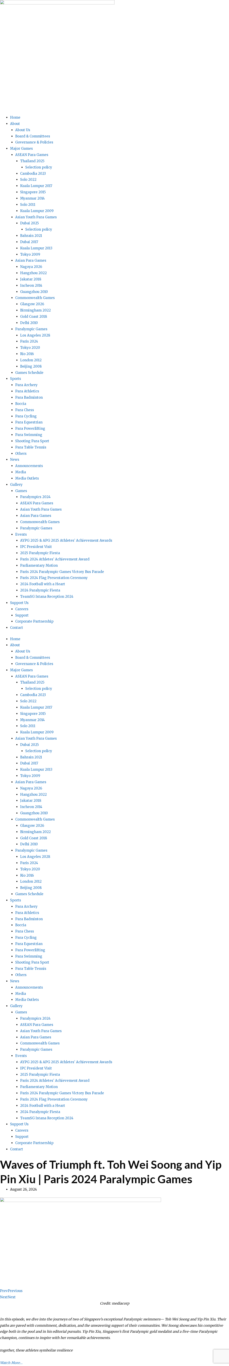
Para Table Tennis (30, 447)
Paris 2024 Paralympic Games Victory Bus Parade (62, 572)
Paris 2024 (29, 341)
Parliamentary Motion (39, 565)
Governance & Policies (34, 142)
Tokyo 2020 (30, 347)
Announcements (29, 466)
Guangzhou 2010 (34, 292)
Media (20, 472)
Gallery (16, 484)
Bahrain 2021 (31, 236)
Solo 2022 (28, 179)
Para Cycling (26, 416)
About (15, 124)
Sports (15, 379)
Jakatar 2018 (30, 279)
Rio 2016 (27, 354)
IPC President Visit (36, 547)
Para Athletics (27, 391)
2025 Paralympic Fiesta (40, 553)
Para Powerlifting (30, 428)
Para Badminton (29, 397)
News (14, 459)
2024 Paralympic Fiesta (40, 590)
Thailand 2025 (32, 161)
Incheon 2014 (31, 285)
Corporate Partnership (34, 621)
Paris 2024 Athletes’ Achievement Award (54, 559)
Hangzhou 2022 (33, 273)
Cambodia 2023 (33, 173)
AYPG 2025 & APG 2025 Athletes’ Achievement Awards (66, 540)
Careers (21, 609)
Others (21, 453)
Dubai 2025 (29, 223)
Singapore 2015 (33, 192)
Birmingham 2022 (35, 310)
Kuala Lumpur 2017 (36, 186)
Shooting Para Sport (32, 441)
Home (15, 117)
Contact (16, 627)
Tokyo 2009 (30, 254)
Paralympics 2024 (35, 497)
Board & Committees (32, 136)
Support (22, 615)
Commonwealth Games (35, 298)
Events (21, 534)
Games (21, 491)
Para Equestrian (28, 422)
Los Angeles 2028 (35, 335)
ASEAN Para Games (31, 155)
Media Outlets (27, 478)
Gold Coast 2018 (33, 316)
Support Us (19, 603)
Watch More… (11, 1363)
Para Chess (24, 410)
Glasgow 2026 (32, 304)
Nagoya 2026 (31, 267)
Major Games (21, 148)
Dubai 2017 (29, 242)
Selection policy (38, 167)
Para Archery (26, 385)
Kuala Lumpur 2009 (37, 211)
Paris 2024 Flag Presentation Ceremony (54, 578)
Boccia (20, 404)
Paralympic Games (31, 329)
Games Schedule (29, 372)
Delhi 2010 (29, 323)
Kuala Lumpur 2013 (36, 248)
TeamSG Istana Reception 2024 (46, 596)
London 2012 (31, 360)
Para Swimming (28, 435)
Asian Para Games (30, 260)
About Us (22, 130)
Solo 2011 (27, 204)
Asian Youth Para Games (36, 217)
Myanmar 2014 (32, 198)
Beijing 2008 (31, 366)
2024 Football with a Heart (42, 584)
